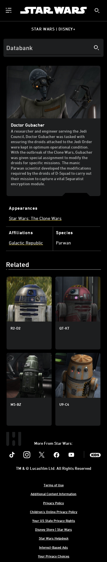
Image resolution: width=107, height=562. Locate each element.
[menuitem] (9, 10)
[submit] (97, 10)
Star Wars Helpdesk (53, 538)
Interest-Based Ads (53, 547)
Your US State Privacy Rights (53, 520)
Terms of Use (54, 485)
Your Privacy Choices (53, 556)
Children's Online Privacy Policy (53, 512)
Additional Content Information (53, 494)
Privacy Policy (53, 503)
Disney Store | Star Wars (53, 529)
